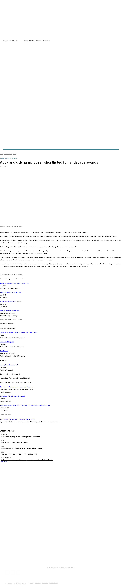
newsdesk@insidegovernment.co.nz (64, 567)
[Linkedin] (117, 41)
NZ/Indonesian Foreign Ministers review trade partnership (22, 448)
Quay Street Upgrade (7, 342)
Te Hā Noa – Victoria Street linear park (12, 396)
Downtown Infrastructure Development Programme (17, 387)
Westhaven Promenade (7, 301)
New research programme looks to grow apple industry (20, 437)
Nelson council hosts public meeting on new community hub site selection (27, 460)
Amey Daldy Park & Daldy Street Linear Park (14, 283)
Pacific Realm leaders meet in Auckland (15, 442)
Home (1, 154)
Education (4, 434)
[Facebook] (113, 41)
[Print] (30, 173)
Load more (3, 461)
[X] (10, 173)
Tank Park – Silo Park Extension (10, 292)
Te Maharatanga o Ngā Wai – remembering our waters (17, 419)
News (15, 158)
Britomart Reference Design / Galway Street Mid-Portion (18, 333)
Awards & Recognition (10, 154)
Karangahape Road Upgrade (9, 365)
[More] (37, 173)
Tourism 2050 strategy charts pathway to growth (19, 454)
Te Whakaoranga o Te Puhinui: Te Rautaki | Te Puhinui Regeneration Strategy (25, 405)
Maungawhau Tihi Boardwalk (9, 311)
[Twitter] (115, 41)
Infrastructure (6, 457)
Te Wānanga (4, 351)
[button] (116, 145)
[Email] (24, 173)
